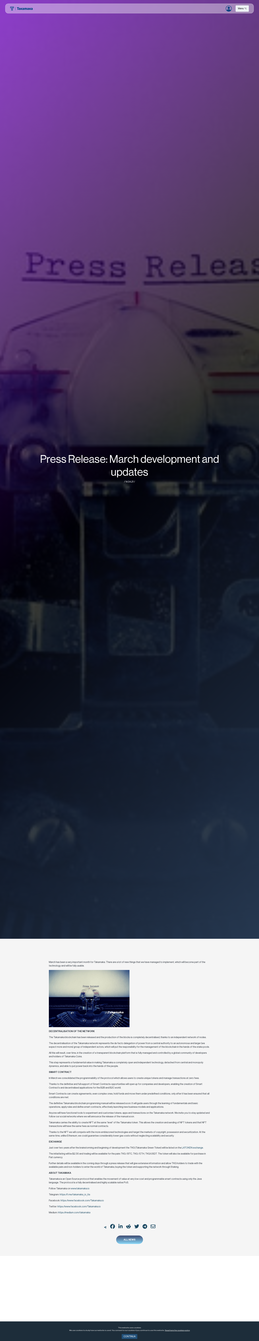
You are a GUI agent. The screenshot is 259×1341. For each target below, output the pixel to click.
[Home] (21, 9)
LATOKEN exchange (192, 1148)
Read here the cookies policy (177, 1330)
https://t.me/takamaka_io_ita (75, 1194)
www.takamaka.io (80, 1188)
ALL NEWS (129, 1240)
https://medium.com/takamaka (74, 1212)
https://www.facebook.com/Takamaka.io (82, 1200)
